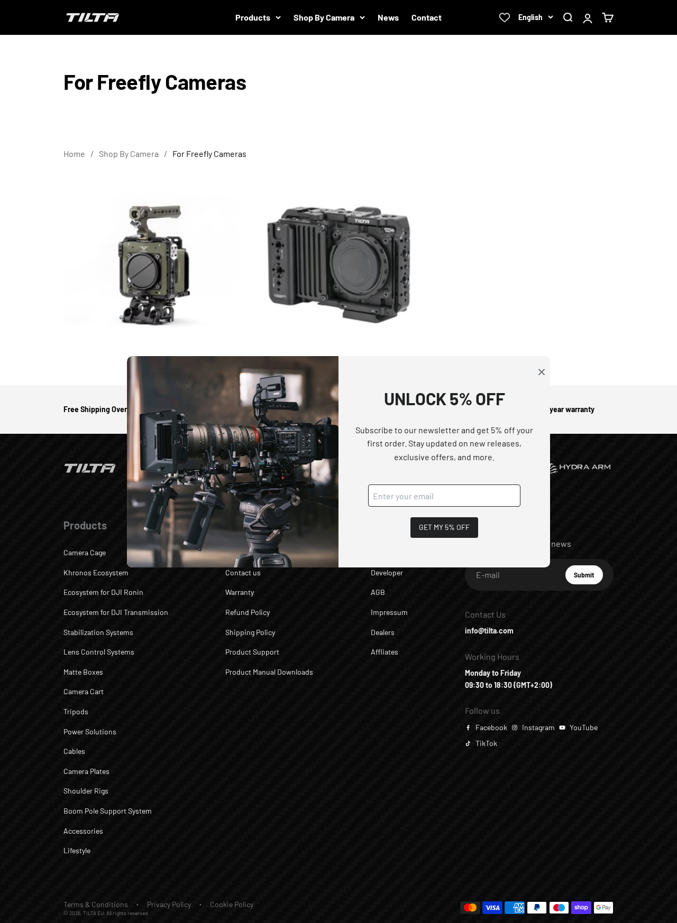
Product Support (252, 651)
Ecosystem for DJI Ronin (103, 592)
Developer (387, 572)
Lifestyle (76, 850)
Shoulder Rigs (85, 790)
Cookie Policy (231, 904)
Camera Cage (84, 552)
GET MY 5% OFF (444, 527)
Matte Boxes (83, 671)
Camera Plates (86, 771)
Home (74, 153)
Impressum (389, 612)
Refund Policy (247, 612)
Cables (74, 751)
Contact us (243, 572)
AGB (378, 592)
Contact (426, 17)
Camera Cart (83, 691)
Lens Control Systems (98, 651)
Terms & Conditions (95, 904)
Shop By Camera (324, 17)
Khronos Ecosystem (96, 572)
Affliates (384, 651)
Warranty (239, 592)
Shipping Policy (250, 632)
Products (252, 17)
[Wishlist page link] (504, 17)
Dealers (383, 632)
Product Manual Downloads (269, 671)
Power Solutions (89, 731)
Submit (588, 577)
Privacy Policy (169, 904)
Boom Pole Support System (107, 810)
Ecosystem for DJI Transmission (115, 612)
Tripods (75, 711)
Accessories (83, 830)
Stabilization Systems (98, 632)
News (388, 17)
